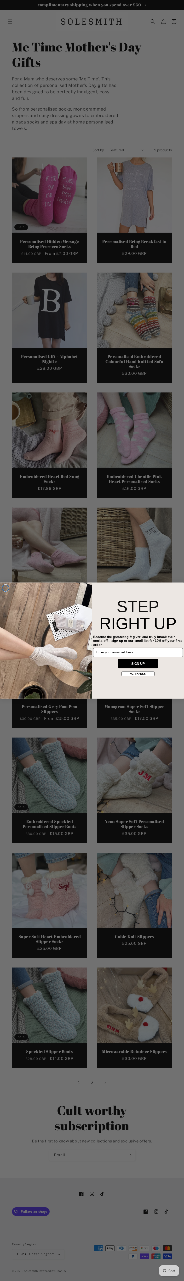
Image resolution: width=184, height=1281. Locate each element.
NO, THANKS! (138, 673)
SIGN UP (138, 663)
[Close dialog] (5, 588)
